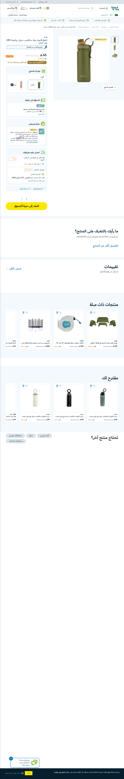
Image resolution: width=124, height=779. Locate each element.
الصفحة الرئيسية (114, 27)
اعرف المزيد (41, 114)
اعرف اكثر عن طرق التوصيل (36, 181)
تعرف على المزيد (59, 772)
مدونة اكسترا (23, 15)
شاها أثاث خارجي (15, 436)
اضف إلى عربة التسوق (26, 206)
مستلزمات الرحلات (83, 27)
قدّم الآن (28, 142)
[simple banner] (115, 8)
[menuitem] (114, 39)
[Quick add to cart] (90, 312)
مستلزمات (104, 27)
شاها (45, 37)
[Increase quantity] (22, 199)
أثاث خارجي (94, 27)
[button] (114, 39)
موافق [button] (28, 773)
